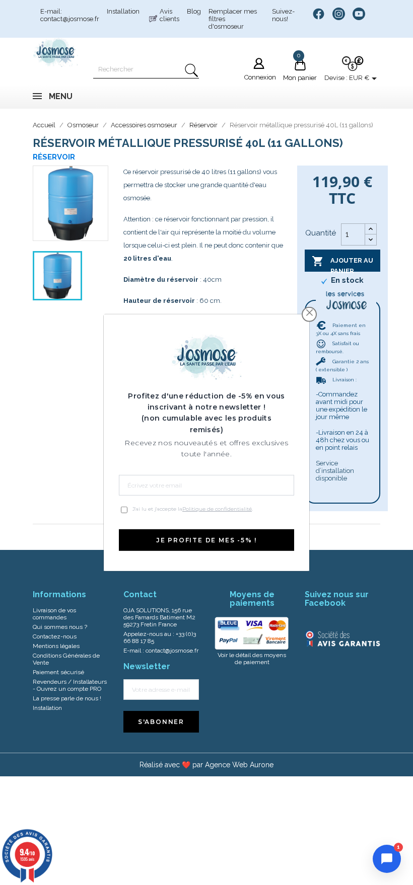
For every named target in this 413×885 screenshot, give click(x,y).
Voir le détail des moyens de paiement (252, 659)
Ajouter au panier (342, 263)
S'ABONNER (161, 722)
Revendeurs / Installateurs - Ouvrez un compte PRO (70, 685)
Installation (123, 11)
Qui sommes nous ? (60, 626)
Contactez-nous (55, 636)
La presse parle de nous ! (67, 698)
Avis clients (169, 15)
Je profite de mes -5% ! (206, 540)
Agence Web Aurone (239, 765)
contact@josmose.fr (172, 650)
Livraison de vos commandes (54, 614)
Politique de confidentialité (217, 509)
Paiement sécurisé (58, 672)
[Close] (309, 312)
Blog (194, 11)
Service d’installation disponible (335, 470)
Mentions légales (56, 646)
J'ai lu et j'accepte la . (192, 509)
